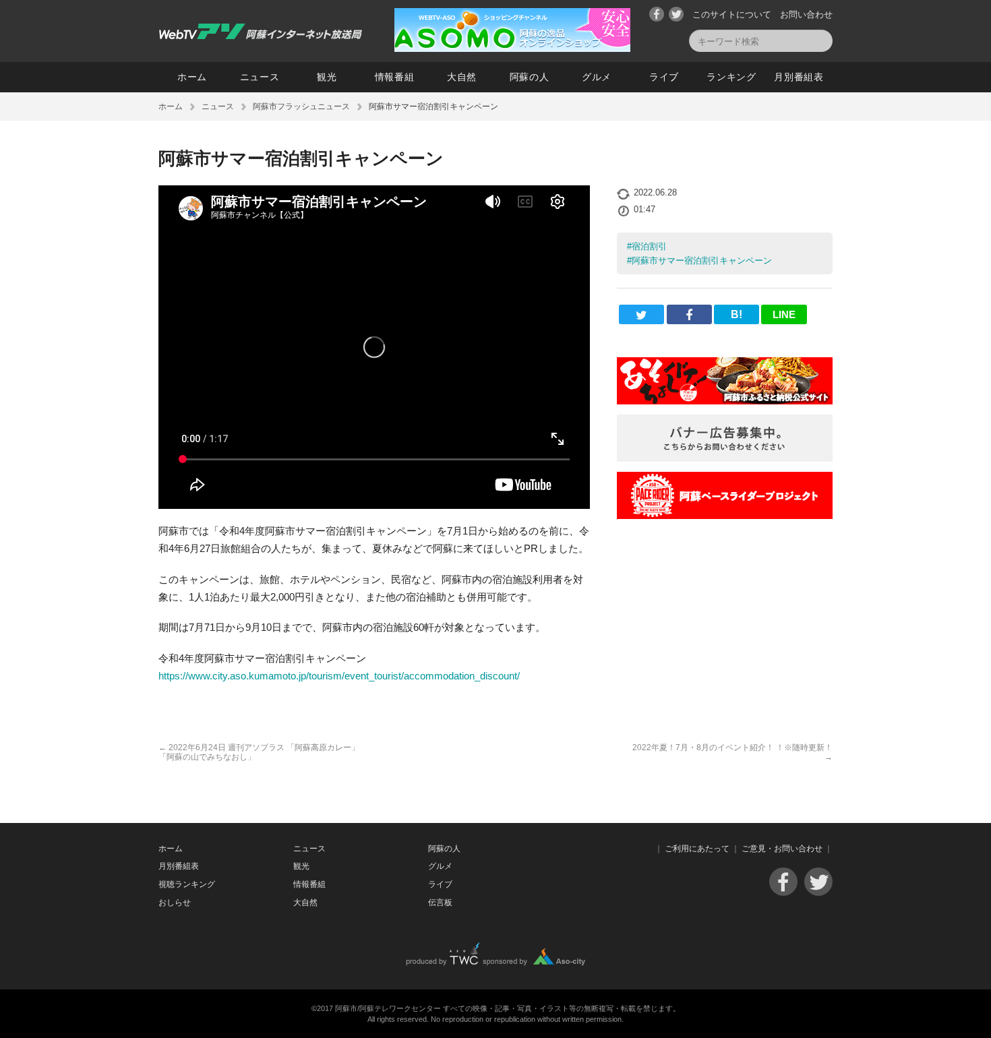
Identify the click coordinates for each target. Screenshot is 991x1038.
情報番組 (395, 76)
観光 (326, 76)
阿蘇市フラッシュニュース (301, 106)
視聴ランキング (186, 884)
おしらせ (174, 902)
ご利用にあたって (697, 848)
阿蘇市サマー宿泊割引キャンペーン (702, 260)
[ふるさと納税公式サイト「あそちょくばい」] (725, 400)
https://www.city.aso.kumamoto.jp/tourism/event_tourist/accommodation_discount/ (339, 675)
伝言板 (440, 902)
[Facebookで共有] (689, 314)
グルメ (596, 76)
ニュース (260, 76)
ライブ (664, 76)
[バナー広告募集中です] (725, 458)
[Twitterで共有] (641, 314)
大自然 (462, 76)
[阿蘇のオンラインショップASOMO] (512, 48)
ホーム (192, 76)
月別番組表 (799, 76)
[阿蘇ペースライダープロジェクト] (725, 515)
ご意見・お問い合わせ (782, 848)
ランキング (731, 76)
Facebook (656, 14)
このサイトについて (731, 14)
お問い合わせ (806, 14)
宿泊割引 (649, 246)
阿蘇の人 (529, 76)
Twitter (676, 14)
